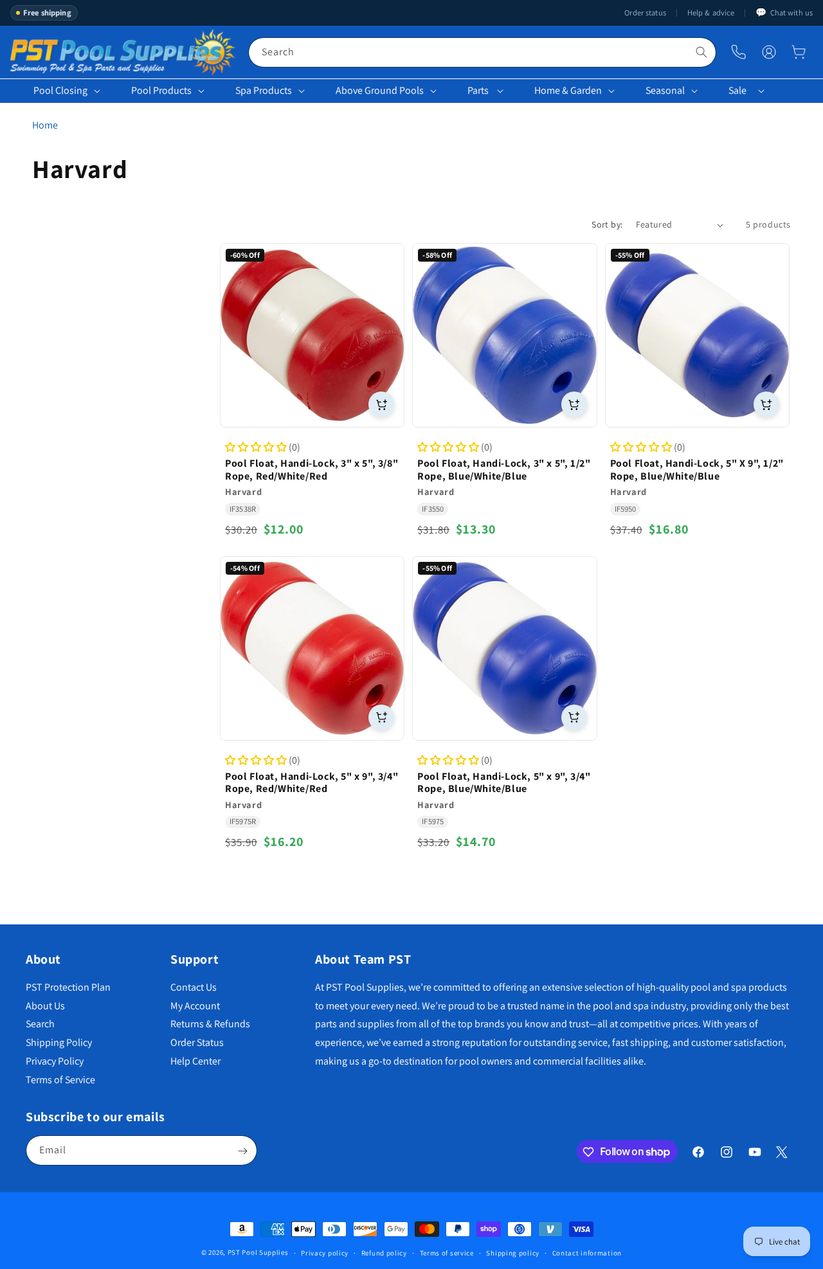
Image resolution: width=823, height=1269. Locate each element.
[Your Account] (769, 52)
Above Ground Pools (380, 90)
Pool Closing (60, 90)
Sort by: (607, 224)
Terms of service (447, 1252)
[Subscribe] (242, 1151)
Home (45, 125)
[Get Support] (738, 52)
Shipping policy (512, 1252)
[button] (798, 52)
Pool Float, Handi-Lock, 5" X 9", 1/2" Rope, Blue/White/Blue (697, 470)
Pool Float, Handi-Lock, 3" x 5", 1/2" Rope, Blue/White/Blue (503, 470)
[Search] (701, 52)
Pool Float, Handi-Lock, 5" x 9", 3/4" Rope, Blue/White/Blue (503, 783)
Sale (737, 90)
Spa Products (263, 90)
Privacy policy (324, 1252)
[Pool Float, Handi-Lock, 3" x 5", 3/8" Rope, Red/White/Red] (312, 335)
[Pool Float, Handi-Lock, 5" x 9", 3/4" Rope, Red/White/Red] (312, 648)
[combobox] (482, 52)
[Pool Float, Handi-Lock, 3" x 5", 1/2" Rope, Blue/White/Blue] (504, 335)
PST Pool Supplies (258, 1252)
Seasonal (665, 90)
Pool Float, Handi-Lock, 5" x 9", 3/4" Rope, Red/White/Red (311, 783)
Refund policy (384, 1252)
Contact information (587, 1252)
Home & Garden (568, 90)
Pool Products (161, 90)
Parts (478, 90)
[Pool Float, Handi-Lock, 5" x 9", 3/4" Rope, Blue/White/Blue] (504, 648)
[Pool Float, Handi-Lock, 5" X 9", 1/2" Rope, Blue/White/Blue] (697, 335)
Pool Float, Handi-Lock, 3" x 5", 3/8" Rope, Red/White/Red (311, 470)
